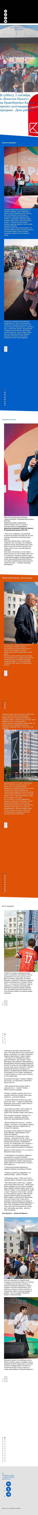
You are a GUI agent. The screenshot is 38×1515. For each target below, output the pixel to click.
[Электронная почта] (5, 22)
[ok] (5, 15)
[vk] (5, 12)
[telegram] (5, 19)
